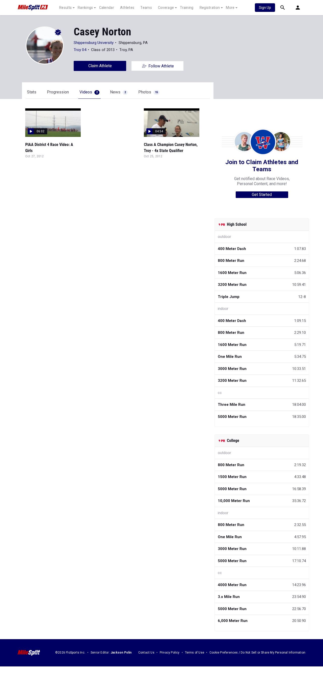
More (230, 8)
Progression (58, 92)
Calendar (106, 8)
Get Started (262, 194)
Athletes (127, 8)
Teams (146, 8)
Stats (31, 92)
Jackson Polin (121, 652)
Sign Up (265, 8)
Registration (210, 8)
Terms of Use (194, 652)
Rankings (85, 8)
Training (186, 8)
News (118, 92)
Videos (88, 92)
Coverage (166, 8)
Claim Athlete (100, 65)
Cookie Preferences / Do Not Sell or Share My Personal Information (257, 652)
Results (65, 8)
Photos (148, 92)
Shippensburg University (94, 42)
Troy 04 (80, 49)
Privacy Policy (170, 652)
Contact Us (146, 652)
